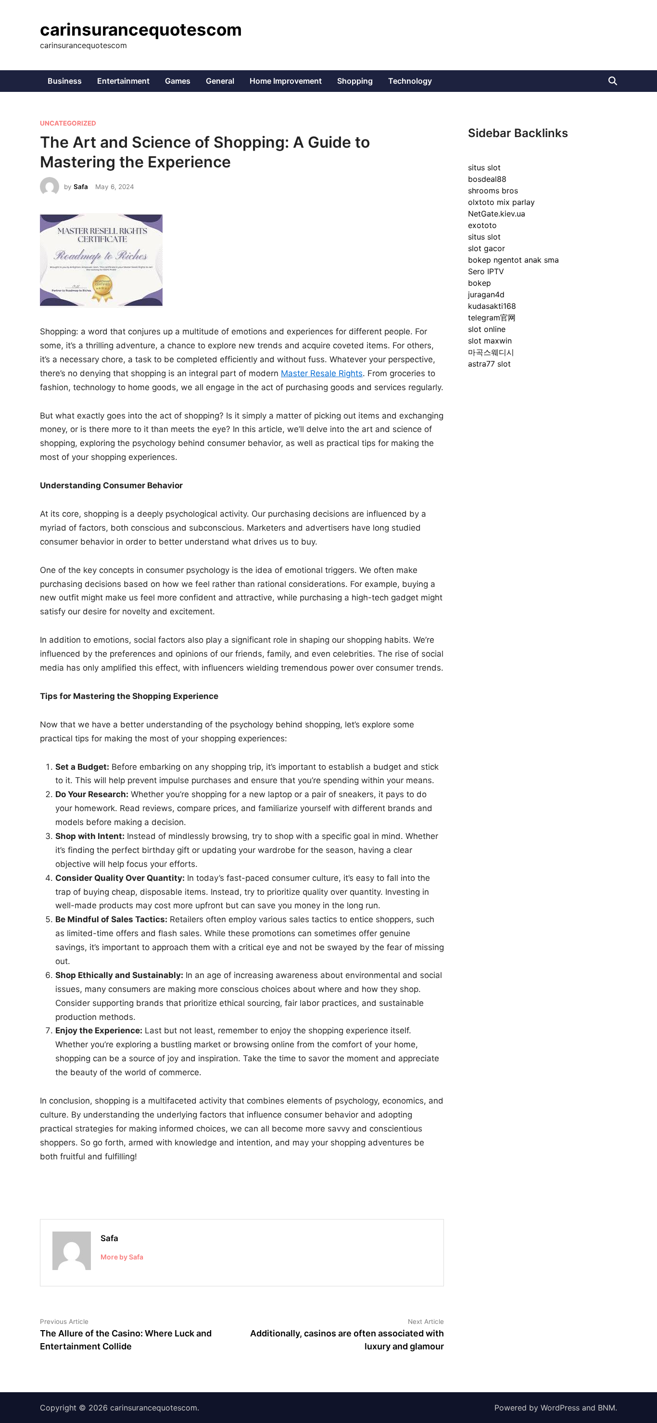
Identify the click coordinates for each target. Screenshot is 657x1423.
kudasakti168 (492, 306)
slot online (486, 329)
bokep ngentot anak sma (513, 260)
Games (177, 81)
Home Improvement (286, 81)
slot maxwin (490, 340)
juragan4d (486, 294)
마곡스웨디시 (491, 352)
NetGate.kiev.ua (496, 213)
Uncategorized (68, 123)
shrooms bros (493, 190)
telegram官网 (492, 317)
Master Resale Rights (322, 373)
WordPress (560, 1407)
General (220, 81)
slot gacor (486, 248)
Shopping (355, 81)
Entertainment (123, 81)
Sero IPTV (486, 271)
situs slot (484, 167)
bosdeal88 (487, 179)
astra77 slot (489, 363)
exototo (482, 225)
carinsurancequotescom (141, 29)
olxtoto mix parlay (501, 202)
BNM (606, 1407)
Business (65, 81)
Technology (410, 81)
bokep (479, 283)
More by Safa (122, 1257)
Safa (81, 187)
